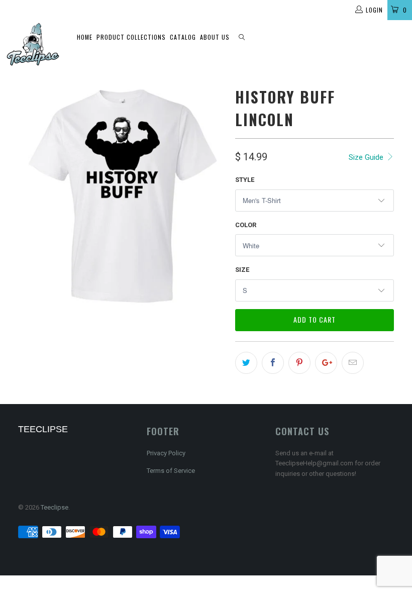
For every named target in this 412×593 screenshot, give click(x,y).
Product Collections (131, 37)
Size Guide (367, 157)
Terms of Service (171, 470)
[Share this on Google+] (326, 363)
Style (244, 179)
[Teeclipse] (33, 44)
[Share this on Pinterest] (299, 363)
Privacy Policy (166, 453)
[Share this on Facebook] (273, 363)
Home (84, 37)
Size (242, 269)
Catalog (183, 37)
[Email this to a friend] (353, 363)
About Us (215, 37)
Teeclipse (54, 507)
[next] (214, 195)
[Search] (242, 37)
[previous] (29, 195)
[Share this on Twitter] (246, 363)
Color (245, 225)
